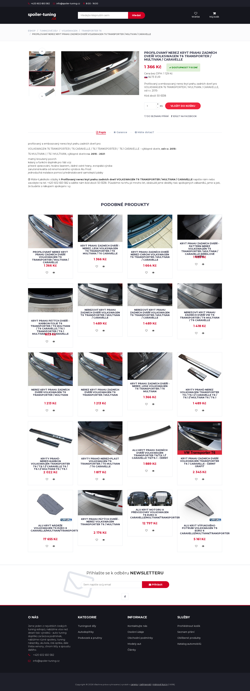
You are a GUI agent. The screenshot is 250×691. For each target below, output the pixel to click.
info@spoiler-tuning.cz (68, 3)
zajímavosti (145, 684)
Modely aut (134, 643)
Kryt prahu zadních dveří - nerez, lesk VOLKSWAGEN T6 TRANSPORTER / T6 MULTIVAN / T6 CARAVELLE (100, 249)
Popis (102, 132)
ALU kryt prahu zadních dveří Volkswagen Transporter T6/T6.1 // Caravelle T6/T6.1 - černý (150, 454)
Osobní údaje (136, 631)
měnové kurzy (160, 684)
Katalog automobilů (189, 643)
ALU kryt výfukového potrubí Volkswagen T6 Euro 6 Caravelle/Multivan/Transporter (205, 529)
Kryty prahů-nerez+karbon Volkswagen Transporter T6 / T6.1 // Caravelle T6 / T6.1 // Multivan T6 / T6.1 (50, 464)
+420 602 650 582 (40, 3)
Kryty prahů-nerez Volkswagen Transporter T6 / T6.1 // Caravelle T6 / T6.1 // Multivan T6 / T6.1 (199, 393)
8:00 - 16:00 (91, 3)
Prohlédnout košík (188, 626)
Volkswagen (69, 30)
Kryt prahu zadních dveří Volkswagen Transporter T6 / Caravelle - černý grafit (199, 462)
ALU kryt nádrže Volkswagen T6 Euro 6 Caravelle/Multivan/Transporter (55, 528)
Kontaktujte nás (137, 626)
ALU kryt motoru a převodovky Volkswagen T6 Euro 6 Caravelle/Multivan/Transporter (155, 513)
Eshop (32, 30)
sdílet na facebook (184, 116)
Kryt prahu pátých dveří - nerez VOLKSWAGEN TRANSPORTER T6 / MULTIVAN (100, 522)
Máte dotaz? (145, 132)
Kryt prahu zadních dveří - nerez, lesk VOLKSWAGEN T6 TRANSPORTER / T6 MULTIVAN (150, 387)
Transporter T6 (91, 30)
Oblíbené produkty (189, 637)
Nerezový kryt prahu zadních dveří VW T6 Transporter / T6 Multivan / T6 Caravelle (199, 316)
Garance (121, 132)
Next (42, 96)
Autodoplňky (86, 631)
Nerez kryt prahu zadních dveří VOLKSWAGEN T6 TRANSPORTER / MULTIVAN (50, 392)
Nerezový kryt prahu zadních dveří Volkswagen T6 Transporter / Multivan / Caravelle (100, 313)
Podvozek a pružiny (90, 637)
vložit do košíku (183, 105)
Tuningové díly (49, 30)
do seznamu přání (157, 116)
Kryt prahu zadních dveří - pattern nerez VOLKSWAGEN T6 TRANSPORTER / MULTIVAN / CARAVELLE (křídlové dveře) (199, 250)
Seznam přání (185, 631)
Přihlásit (156, 584)
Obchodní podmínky (140, 637)
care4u (134, 684)
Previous (42, 51)
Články (132, 649)
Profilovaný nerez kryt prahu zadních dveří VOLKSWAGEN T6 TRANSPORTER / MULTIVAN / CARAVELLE (50, 257)
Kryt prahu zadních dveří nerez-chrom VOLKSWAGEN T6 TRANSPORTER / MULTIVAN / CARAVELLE (150, 255)
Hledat (136, 15)
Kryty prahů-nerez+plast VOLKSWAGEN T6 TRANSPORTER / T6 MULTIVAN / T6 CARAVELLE (100, 462)
